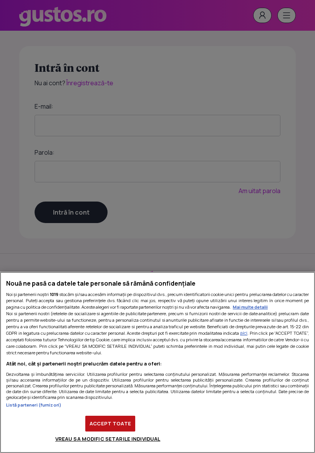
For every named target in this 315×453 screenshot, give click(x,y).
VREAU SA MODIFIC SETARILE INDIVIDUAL (108, 438)
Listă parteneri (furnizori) (33, 405)
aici (243, 333)
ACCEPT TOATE (110, 423)
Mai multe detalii (250, 307)
